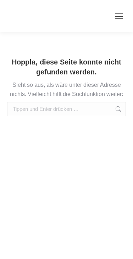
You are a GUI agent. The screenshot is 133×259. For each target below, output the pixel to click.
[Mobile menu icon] (119, 16)
